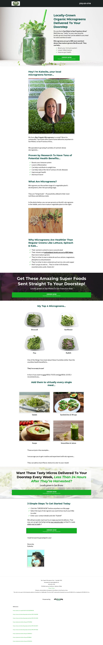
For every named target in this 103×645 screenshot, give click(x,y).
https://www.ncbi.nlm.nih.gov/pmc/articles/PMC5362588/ (25, 614)
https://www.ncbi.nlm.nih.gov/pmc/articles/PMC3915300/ (25, 618)
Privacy (50, 588)
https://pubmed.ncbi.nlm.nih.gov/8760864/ (22, 637)
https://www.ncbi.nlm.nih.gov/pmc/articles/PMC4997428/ (25, 629)
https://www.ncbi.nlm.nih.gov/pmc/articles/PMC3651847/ (25, 625)
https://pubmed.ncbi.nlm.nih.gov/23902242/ (22, 641)
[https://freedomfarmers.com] (72, 599)
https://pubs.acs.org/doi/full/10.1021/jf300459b (23, 610)
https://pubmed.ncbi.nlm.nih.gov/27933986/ (22, 622)
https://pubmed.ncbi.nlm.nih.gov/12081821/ (22, 633)
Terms (53, 588)
